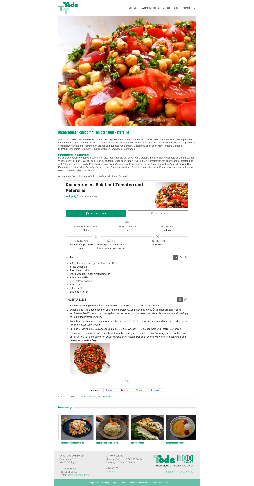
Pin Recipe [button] (159, 213)
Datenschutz (186, 471)
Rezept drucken (97, 213)
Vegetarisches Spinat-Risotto (139, 443)
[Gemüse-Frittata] (179, 416)
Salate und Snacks (104, 397)
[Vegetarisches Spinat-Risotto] (144, 416)
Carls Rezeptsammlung (88, 397)
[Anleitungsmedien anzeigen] (180, 299)
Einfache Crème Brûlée (67, 443)
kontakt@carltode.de (78, 475)
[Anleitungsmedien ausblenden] (185, 299)
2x (181, 257)
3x (186, 257)
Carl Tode (64, 397)
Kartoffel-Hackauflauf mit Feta (104, 443)
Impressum (172, 471)
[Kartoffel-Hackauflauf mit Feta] (109, 416)
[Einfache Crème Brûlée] (74, 416)
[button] (195, 8)
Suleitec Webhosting (159, 483)
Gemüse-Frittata (169, 443)
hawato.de (111, 471)
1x (176, 257)
